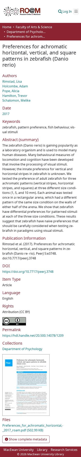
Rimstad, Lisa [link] (12, 81)
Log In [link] (67, 11)
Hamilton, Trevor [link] (14, 95)
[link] (40, 428)
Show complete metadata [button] (27, 439)
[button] (22, 11)
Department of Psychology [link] (26, 32)
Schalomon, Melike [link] (16, 100)
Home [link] (6, 27)
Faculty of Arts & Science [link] (34, 27)
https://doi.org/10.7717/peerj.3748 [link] (27, 271)
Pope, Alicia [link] (10, 91)
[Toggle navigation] (76, 11)
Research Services (64, 450)
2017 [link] (5, 114)
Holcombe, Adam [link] (15, 86)
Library (42, 450)
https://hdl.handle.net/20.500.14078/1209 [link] (33, 335)
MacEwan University (19, 450)
